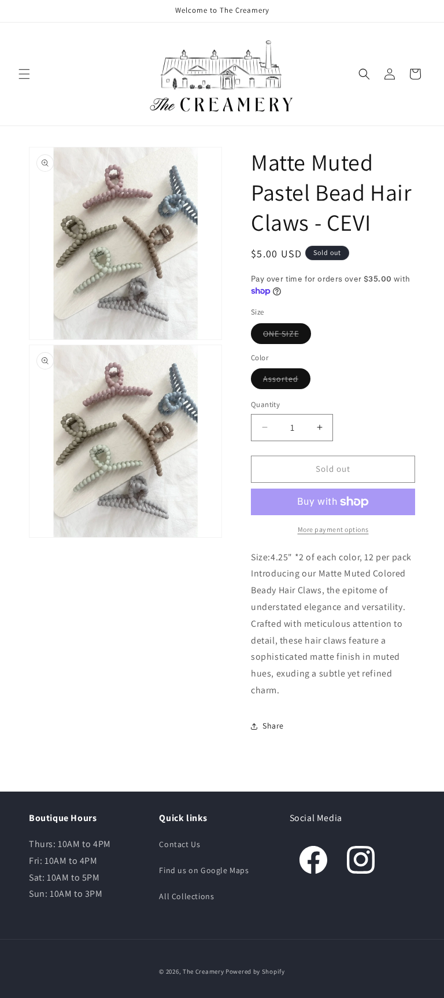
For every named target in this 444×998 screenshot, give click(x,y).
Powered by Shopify (255, 971)
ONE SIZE (281, 333)
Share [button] (273, 725)
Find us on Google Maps (204, 870)
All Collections (186, 896)
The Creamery (203, 971)
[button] (24, 74)
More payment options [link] (333, 529)
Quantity (265, 404)
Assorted (280, 379)
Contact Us (179, 844)
